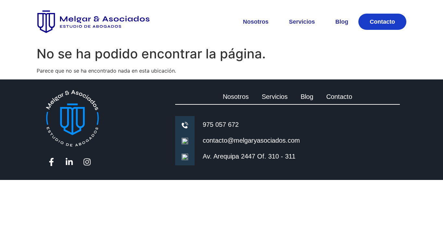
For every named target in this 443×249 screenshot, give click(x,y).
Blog (341, 21)
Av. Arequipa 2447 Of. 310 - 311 (249, 156)
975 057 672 (221, 124)
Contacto (382, 21)
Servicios (302, 21)
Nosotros (256, 21)
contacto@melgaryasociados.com (251, 140)
